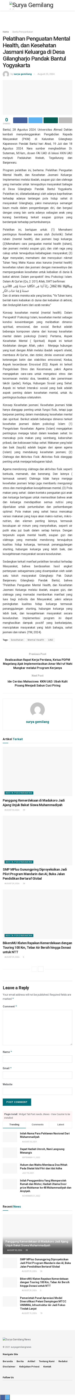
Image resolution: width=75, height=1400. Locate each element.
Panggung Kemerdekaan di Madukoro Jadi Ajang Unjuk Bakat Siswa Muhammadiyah (36, 1243)
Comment (10, 1006)
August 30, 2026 (11, 810)
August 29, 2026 (11, 884)
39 (24, 810)
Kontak (47, 1366)
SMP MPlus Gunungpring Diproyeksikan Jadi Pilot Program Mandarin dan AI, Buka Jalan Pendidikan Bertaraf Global (35, 874)
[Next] (41, 969)
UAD (50, 640)
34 (24, 884)
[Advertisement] (37, 18)
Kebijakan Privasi (29, 1366)
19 (41, 1313)
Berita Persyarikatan (23, 32)
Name (7, 1052)
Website (7, 1084)
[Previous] (34, 969)
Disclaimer (9, 1366)
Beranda (8, 1361)
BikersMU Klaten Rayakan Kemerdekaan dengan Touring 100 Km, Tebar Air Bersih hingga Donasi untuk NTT (37, 947)
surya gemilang (23, 74)
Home (6, 32)
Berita (20, 1361)
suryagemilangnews (21, 1347)
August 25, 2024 (46, 74)
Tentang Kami (47, 1361)
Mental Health (36, 640)
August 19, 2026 (29, 1313)
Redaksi (63, 1361)
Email (7, 1068)
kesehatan (17, 640)
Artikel (31, 1361)
